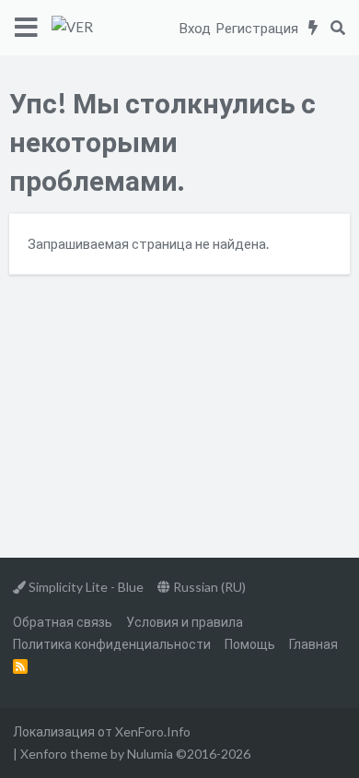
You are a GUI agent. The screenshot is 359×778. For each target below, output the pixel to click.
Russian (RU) (208, 587)
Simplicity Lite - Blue (85, 587)
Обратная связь (62, 622)
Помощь (250, 644)
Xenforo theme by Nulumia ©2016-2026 (135, 753)
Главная (313, 644)
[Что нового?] (313, 27)
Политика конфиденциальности (112, 644)
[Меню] (25, 28)
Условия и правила (184, 622)
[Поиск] (337, 27)
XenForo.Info (153, 731)
